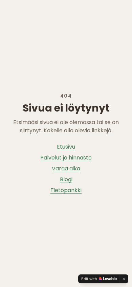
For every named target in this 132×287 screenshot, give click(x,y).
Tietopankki (66, 190)
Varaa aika (66, 168)
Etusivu (66, 147)
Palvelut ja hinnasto (66, 158)
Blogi (66, 179)
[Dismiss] (124, 279)
